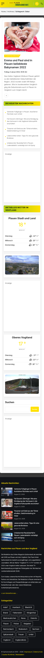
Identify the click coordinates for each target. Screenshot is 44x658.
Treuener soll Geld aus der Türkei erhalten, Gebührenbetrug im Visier (22, 130)
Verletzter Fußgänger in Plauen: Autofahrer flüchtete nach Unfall (22, 113)
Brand (5, 613)
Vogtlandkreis (20, 640)
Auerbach (16, 607)
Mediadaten (20, 655)
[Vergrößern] (36, 258)
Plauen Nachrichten (12, 56)
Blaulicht (28, 607)
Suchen (9, 402)
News (23, 618)
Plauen (6, 624)
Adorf (5, 607)
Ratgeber (27, 624)
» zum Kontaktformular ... (9, 593)
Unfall (31, 634)
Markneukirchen (9, 618)
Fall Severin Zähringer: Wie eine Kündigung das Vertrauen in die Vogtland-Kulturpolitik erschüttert (22, 121)
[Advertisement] (22, 177)
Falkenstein (17, 613)
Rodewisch (23, 629)
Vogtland (6, 640)
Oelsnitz (33, 618)
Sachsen (35, 629)
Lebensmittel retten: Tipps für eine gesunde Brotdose (22, 137)
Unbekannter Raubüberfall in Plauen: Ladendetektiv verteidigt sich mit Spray (21, 144)
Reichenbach (8, 629)
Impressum (28, 652)
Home (3, 11)
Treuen (21, 634)
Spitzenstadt (8, 634)
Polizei (16, 624)
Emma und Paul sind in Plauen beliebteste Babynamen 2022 (18, 64)
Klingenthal (31, 613)
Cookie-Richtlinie (8, 655)
